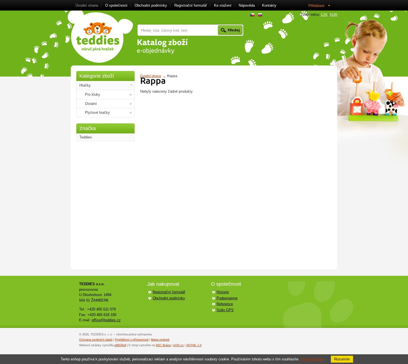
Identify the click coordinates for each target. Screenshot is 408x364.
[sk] (260, 15)
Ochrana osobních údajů (95, 339)
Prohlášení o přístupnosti (131, 339)
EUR (333, 15)
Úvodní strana (150, 76)
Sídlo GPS (225, 310)
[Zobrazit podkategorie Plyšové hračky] (131, 113)
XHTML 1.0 (194, 345)
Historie (222, 292)
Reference (224, 304)
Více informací (312, 359)
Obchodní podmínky (169, 298)
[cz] (252, 15)
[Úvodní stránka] (100, 37)
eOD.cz (178, 345)
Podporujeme (227, 298)
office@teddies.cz (106, 320)
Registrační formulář (169, 292)
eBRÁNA (120, 345)
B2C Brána (163, 345)
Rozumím (342, 359)
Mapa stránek (160, 339)
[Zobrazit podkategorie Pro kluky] (131, 95)
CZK (324, 15)
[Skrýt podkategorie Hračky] (131, 85)
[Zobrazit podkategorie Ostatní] (131, 104)
